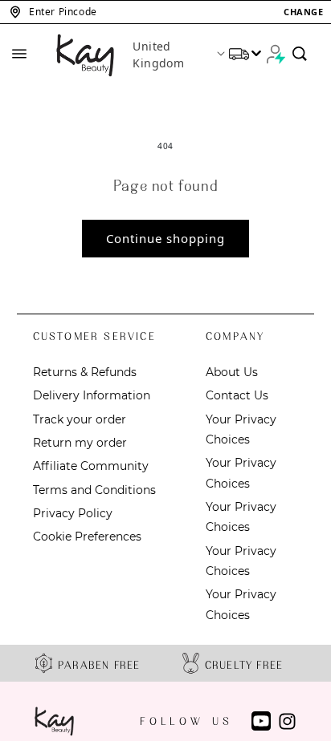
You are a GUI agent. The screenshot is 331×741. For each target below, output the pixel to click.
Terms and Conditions (94, 490)
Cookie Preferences (87, 536)
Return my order (80, 442)
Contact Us (237, 395)
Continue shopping (165, 238)
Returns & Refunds (85, 372)
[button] (165, 12)
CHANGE (303, 12)
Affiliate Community (91, 466)
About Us (232, 372)
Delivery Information (91, 395)
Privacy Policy (72, 513)
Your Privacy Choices (241, 429)
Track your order (79, 419)
